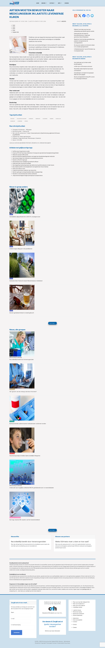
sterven (26, 121)
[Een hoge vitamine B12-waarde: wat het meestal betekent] (21, 504)
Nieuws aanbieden (77, 615)
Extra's (75, 624)
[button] (44, 3)
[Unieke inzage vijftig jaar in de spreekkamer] (21, 233)
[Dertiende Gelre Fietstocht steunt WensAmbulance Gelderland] (21, 265)
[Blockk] (14, 3)
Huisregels (49, 643)
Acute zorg (12, 453)
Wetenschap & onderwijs (15, 357)
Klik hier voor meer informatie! (52, 631)
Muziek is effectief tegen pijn (20, 159)
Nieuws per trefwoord (78, 613)
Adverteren (76, 618)
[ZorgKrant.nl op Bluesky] (88, 15)
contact (28, 591)
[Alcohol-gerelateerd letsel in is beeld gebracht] (21, 297)
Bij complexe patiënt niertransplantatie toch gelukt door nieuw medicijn (30, 166)
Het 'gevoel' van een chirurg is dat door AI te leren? (23, 391)
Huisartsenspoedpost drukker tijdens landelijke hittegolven (24, 455)
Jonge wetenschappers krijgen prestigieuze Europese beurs (28, 175)
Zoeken (75, 627)
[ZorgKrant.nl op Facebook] (83, 15)
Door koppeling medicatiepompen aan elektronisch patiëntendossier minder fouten (33, 165)
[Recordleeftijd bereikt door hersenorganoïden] (21, 343)
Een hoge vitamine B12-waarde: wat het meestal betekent (24, 520)
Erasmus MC (38, 118)
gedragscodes (86, 589)
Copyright (43, 643)
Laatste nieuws (77, 610)
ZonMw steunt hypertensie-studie (21, 151)
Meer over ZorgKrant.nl (78, 603)
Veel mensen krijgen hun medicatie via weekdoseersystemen (28, 158)
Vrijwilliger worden (77, 607)
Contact (75, 621)
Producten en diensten (15, 517)
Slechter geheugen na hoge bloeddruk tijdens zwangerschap (27, 172)
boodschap (12, 121)
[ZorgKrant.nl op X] (79, 15)
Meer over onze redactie (79, 605)
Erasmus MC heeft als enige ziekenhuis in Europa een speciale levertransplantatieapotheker (36, 153)
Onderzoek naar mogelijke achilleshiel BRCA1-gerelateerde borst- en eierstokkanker (31, 487)
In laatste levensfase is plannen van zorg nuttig (24, 170)
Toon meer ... (52, 323)
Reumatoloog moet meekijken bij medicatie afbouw (25, 161)
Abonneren (17, 632)
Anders (63, 21)
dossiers (51, 118)
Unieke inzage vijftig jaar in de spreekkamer (20, 248)
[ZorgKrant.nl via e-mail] (92, 15)
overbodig (31, 118)
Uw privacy (67, 643)
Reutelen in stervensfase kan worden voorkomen (25, 173)
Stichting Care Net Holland (48, 641)
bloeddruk (45, 118)
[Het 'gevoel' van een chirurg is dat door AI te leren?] (21, 375)
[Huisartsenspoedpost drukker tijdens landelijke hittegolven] (21, 440)
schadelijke (58, 118)
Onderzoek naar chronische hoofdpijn (22, 163)
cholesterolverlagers (21, 118)
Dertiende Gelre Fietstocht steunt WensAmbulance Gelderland (25, 281)
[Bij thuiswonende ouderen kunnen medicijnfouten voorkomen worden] (21, 408)
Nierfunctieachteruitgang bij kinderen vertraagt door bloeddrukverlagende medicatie (34, 156)
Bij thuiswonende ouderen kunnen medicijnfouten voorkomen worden (27, 423)
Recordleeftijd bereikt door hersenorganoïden (21, 359)
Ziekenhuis (12, 389)
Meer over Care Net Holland (79, 602)
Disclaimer (37, 643)
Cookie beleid (60, 643)
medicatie (12, 118)
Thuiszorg (11, 421)
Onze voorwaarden (77, 620)
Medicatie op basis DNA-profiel (20, 154)
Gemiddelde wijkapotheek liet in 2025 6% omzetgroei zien (24, 216)
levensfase (20, 121)
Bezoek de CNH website (48, 613)
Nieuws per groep (77, 611)
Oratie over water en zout (19, 168)
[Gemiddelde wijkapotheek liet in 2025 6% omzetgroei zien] (21, 201)
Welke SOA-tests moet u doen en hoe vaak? (72, 542)
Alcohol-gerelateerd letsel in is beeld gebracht (21, 313)
